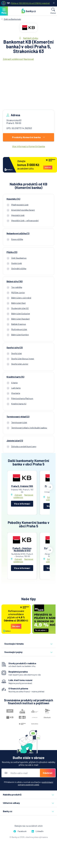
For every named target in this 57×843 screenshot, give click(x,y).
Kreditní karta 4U (18, 403)
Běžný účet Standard (20, 319)
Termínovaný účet (19, 422)
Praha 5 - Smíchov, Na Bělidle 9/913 (22, 549)
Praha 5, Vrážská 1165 (22, 486)
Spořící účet (16, 353)
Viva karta (15, 393)
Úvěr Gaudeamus (18, 258)
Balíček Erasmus (18, 324)
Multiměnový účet (19, 329)
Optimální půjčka (18, 268)
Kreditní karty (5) (15, 377)
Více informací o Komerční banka (28, 146)
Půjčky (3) (12, 252)
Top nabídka (16, 287)
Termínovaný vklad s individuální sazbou (29, 427)
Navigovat (29, 59)
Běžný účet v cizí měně (21, 297)
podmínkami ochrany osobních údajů (35, 783)
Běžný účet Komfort (20, 334)
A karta (14, 382)
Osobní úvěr (16, 263)
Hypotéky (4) (13, 199)
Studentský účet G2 (20, 308)
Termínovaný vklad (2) (18, 416)
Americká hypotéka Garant (23, 210)
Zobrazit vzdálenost (13, 59)
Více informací (22, 503)
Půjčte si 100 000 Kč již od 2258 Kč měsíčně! (30, 3)
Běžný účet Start (18, 303)
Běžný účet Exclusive (20, 313)
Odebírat (47, 772)
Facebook (22, 831)
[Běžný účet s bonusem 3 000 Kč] (30, 165)
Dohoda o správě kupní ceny (23, 446)
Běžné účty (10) (15, 281)
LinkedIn (40, 831)
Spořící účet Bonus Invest (22, 358)
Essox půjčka (17, 239)
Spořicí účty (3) (15, 347)
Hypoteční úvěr (18, 215)
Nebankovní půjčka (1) (18, 233)
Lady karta (15, 388)
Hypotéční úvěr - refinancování (25, 220)
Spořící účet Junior (19, 364)
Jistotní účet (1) (15, 440)
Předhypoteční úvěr (19, 204)
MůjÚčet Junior (18, 292)
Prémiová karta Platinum (22, 398)
